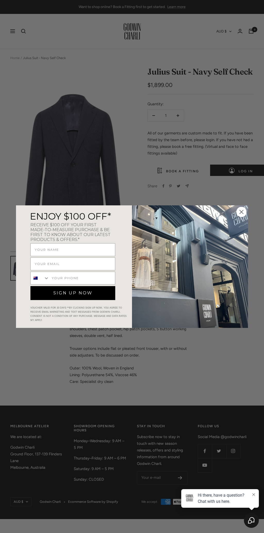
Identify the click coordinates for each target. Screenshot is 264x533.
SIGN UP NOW (73, 292)
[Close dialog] (241, 211)
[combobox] (40, 278)
